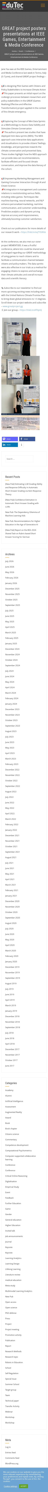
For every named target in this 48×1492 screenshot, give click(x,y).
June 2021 (9, 868)
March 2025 (10, 632)
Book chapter (11, 1128)
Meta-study (10, 1285)
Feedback (9, 1198)
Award (8, 1117)
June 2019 (9, 994)
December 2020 (12, 901)
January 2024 (11, 704)
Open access (10, 1302)
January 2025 (11, 643)
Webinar (9, 1411)
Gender (8, 1214)
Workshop (9, 1417)
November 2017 (12, 1054)
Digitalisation (11, 1181)
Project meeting (12, 1329)
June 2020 (9, 934)
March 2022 (10, 819)
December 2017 (12, 1049)
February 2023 (11, 764)
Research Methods (13, 1351)
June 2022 (9, 802)
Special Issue (10, 1378)
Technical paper (12, 1400)
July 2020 (9, 928)
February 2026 (11, 577)
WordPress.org (11, 1463)
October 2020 (11, 912)
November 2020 (12, 906)
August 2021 (11, 857)
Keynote (8, 1247)
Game (7, 1208)
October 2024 (11, 660)
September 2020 (12, 917)
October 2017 (11, 1060)
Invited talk (10, 1230)
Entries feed (10, 1452)
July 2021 (9, 863)
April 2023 (10, 753)
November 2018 (12, 1022)
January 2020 (11, 961)
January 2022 (11, 830)
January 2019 (11, 1011)
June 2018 (9, 1038)
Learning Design (12, 1263)
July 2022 (9, 797)
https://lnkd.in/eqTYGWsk (33, 232)
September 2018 (12, 1027)
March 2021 (10, 884)
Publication (10, 1340)
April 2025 (10, 627)
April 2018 (10, 1043)
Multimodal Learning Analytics (18, 1291)
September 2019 (12, 978)
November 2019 (12, 972)
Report (8, 1346)
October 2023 (11, 720)
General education (13, 1219)
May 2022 (9, 808)
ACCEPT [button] (23, 1486)
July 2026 (9, 561)
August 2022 (11, 791)
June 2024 (9, 676)
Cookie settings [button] (10, 1486)
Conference (10, 1165)
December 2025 (12, 588)
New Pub (9, 1296)
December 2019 (12, 967)
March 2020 (10, 950)
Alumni (8, 1095)
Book (7, 1123)
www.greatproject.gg (13, 306)
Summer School (12, 1384)
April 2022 (10, 813)
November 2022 (12, 775)
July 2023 (9, 736)
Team (7, 1395)
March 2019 (10, 1005)
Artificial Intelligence (14, 1101)
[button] (10, 439)
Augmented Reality (13, 1112)
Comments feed (12, 1458)
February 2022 (11, 824)
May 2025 (9, 621)
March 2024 (10, 693)
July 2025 (9, 610)
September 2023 (12, 725)
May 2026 (9, 572)
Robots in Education (14, 1362)
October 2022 (11, 780)
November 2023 (12, 714)
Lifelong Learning (12, 1269)
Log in (8, 1447)
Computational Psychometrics (18, 1150)
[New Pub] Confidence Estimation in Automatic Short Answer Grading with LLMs (22, 503)
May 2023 (9, 747)
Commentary (11, 1139)
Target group (10, 1389)
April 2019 (10, 1000)
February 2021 (11, 890)
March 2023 (10, 758)
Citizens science (12, 1134)
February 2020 (11, 956)
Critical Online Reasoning (16, 1176)
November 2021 (12, 841)
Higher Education (12, 1225)
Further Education (13, 1203)
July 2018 (9, 1033)
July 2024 (9, 671)
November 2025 (12, 594)
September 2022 (12, 786)
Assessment (10, 1106)
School (8, 1368)
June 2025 (9, 616)
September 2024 (12, 665)
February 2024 (11, 698)
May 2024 (9, 682)
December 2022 (12, 769)
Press (7, 1318)
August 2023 (11, 731)
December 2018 (12, 1016)
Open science (11, 1307)
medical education (13, 1280)
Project (8, 1324)
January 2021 (11, 895)
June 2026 (9, 566)
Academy (9, 1090)
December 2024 (12, 649)
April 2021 (10, 879)
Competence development (16, 1145)
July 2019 (9, 989)
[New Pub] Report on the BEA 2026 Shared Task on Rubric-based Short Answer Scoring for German (20, 533)
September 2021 (12, 852)
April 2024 (10, 687)
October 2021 (11, 846)
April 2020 (10, 945)
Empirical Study (12, 1187)
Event (7, 1192)
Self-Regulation (11, 1373)
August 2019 (11, 983)
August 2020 (11, 923)
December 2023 (12, 709)
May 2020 (9, 939)
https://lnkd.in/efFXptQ (31, 310)
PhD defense (10, 1313)
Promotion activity (13, 1335)
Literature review (12, 1274)
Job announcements (14, 1236)
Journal (8, 1241)
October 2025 (11, 599)
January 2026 (11, 583)
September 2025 (12, 605)
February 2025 (11, 638)
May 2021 (9, 874)
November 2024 (12, 654)
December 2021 (12, 835)
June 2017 (9, 1065)
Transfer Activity (12, 1406)
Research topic (11, 1357)
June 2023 (9, 742)
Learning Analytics (13, 1258)
